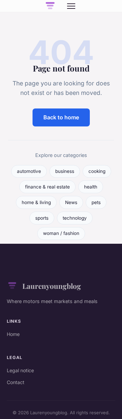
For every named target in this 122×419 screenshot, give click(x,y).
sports (41, 218)
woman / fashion (61, 233)
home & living (36, 202)
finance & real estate (47, 186)
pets (96, 202)
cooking (96, 171)
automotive (29, 171)
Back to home (61, 117)
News (71, 202)
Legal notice (20, 370)
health (90, 186)
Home (13, 334)
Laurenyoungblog (51, 286)
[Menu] (71, 6)
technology (75, 218)
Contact (15, 382)
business (64, 171)
